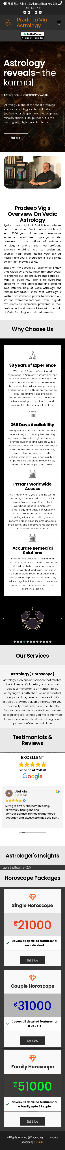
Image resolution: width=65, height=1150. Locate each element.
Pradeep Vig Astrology (32, 22)
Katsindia (39, 1142)
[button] (15, 642)
